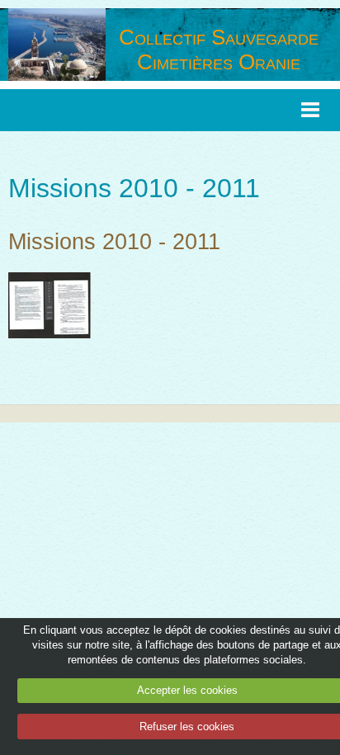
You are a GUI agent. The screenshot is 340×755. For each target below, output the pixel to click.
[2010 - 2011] (49, 304)
